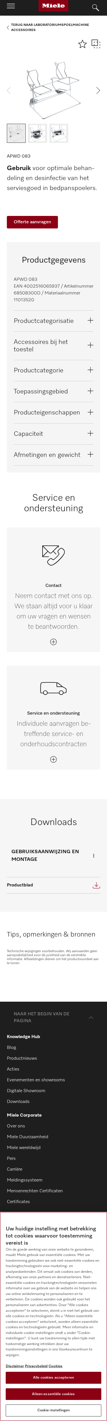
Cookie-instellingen (53, 1410)
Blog (11, 1047)
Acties (13, 1069)
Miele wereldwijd (24, 1148)
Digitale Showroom (26, 1091)
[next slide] (98, 90)
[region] (53, 1316)
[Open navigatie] (11, 8)
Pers (11, 1158)
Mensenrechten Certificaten (35, 1191)
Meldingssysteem (25, 1180)
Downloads (18, 1102)
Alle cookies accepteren (53, 1377)
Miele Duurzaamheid (27, 1137)
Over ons (16, 1126)
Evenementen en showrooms (36, 1080)
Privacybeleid (36, 1366)
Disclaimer (15, 1366)
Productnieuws (22, 1058)
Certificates (18, 1202)
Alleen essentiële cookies (53, 1394)
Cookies (55, 1366)
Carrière (14, 1169)
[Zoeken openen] (95, 8)
